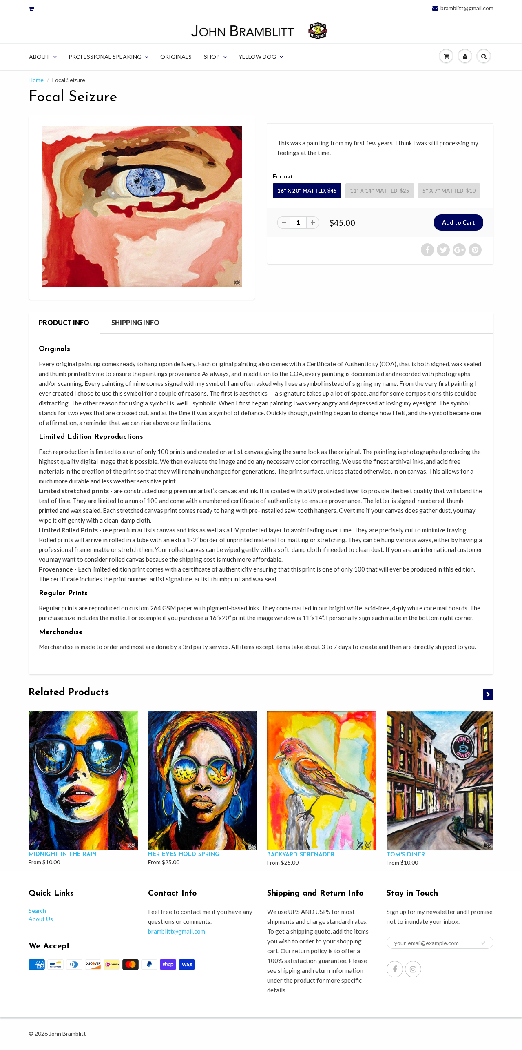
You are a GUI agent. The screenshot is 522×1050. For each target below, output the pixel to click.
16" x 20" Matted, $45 (307, 190)
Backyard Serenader (300, 855)
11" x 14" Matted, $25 (379, 190)
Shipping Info (135, 322)
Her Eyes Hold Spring (183, 855)
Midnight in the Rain (63, 855)
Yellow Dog (257, 56)
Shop (212, 56)
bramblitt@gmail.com (466, 8)
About (39, 56)
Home (36, 79)
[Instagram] (413, 969)
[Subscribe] (483, 943)
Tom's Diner (406, 855)
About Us (41, 918)
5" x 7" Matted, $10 (449, 190)
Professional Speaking (105, 56)
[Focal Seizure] (142, 206)
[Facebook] (395, 969)
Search (37, 910)
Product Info (64, 322)
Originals (176, 56)
